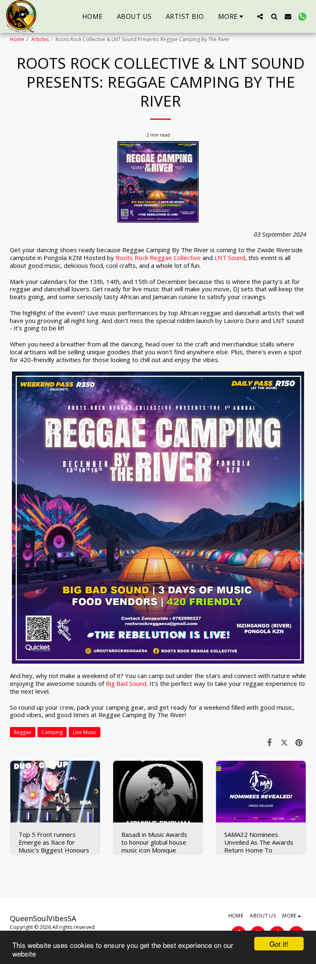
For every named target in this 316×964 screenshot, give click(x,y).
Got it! (279, 943)
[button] (260, 16)
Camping (52, 732)
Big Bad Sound (126, 683)
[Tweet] (284, 742)
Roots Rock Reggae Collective (158, 257)
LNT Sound (229, 257)
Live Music (84, 732)
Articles (40, 39)
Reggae (22, 732)
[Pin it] (299, 742)
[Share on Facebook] (270, 742)
